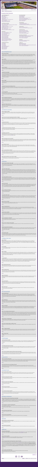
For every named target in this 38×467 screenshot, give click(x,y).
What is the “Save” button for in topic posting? (7, 39)
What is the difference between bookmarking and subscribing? (26, 35)
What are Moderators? (21, 16)
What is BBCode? (4, 43)
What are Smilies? (4, 44)
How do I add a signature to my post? (6, 33)
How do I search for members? (22, 32)
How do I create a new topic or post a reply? (7, 32)
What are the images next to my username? (7, 27)
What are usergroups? (21, 17)
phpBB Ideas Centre (4, 437)
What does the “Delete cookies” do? (6, 21)
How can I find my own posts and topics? (24, 33)
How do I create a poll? (4, 34)
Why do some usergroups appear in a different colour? (25, 19)
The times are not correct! (5, 25)
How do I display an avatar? (5, 28)
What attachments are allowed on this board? (24, 40)
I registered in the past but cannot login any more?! (7, 19)
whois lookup (19, 442)
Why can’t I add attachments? (5, 37)
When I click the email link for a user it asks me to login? (8, 29)
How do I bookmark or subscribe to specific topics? (25, 36)
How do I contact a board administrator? (23, 45)
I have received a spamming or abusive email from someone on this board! (27, 24)
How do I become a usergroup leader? (23, 18)
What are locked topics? (4, 48)
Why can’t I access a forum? (5, 36)
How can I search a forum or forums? (23, 30)
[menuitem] (6, 9)
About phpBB (21, 432)
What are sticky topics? (4, 47)
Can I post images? (4, 45)
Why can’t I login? (4, 18)
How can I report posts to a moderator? (6, 38)
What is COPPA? (4, 16)
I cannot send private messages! (23, 23)
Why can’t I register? (4, 17)
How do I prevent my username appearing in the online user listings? (9, 24)
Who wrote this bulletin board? (22, 43)
